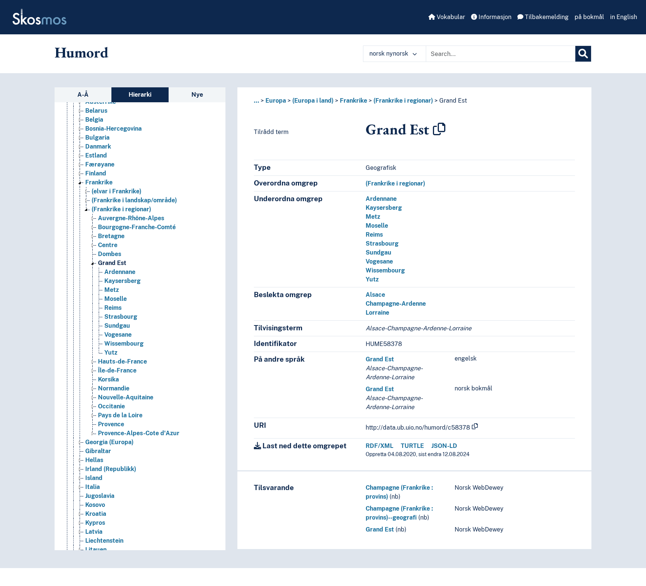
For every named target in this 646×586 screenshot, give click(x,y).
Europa (275, 100)
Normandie (113, 388)
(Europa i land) (312, 100)
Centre (107, 245)
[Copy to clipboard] (439, 129)
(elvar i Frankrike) (116, 191)
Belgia (94, 119)
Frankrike (99, 182)
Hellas (94, 460)
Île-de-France (117, 370)
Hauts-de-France (122, 361)
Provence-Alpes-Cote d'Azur (138, 433)
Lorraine (377, 312)
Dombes (109, 254)
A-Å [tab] (83, 94)
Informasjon (494, 17)
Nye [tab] (197, 94)
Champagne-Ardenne (396, 303)
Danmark (98, 146)
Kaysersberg (122, 280)
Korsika (108, 379)
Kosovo (95, 504)
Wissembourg (124, 343)
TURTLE (412, 445)
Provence (111, 424)
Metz (111, 289)
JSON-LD (444, 445)
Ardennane (119, 271)
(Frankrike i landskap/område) (134, 200)
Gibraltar (98, 451)
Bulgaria (97, 137)
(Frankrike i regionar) (121, 209)
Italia (92, 486)
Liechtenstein (104, 540)
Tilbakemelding (546, 17)
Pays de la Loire (120, 415)
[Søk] (583, 54)
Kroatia (95, 513)
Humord (81, 52)
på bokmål (589, 17)
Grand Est (112, 262)
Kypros (95, 522)
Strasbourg (120, 316)
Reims (112, 307)
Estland (96, 155)
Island (93, 477)
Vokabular (450, 17)
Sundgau (117, 325)
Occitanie (111, 406)
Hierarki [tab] (140, 94)
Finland (95, 173)
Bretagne (111, 236)
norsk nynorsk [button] (389, 53)
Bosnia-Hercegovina (113, 128)
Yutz (110, 352)
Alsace (375, 294)
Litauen (96, 549)
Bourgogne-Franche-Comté (137, 227)
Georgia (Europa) (109, 442)
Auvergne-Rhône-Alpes (131, 218)
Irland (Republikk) (110, 469)
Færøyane (99, 164)
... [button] (256, 100)
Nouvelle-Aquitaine (125, 397)
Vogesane (118, 334)
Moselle (115, 298)
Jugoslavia (99, 495)
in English (623, 17)
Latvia (93, 531)
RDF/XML (379, 445)
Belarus (96, 110)
